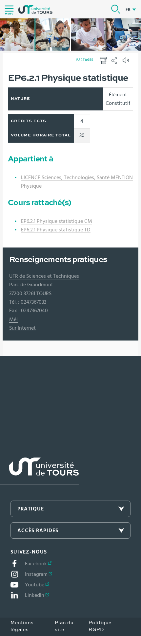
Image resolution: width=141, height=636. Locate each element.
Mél (13, 319)
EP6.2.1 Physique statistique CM (56, 221)
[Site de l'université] (39, 471)
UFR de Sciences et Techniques (44, 276)
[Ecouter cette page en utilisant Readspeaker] (127, 62)
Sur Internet (22, 328)
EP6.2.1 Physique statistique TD (56, 229)
